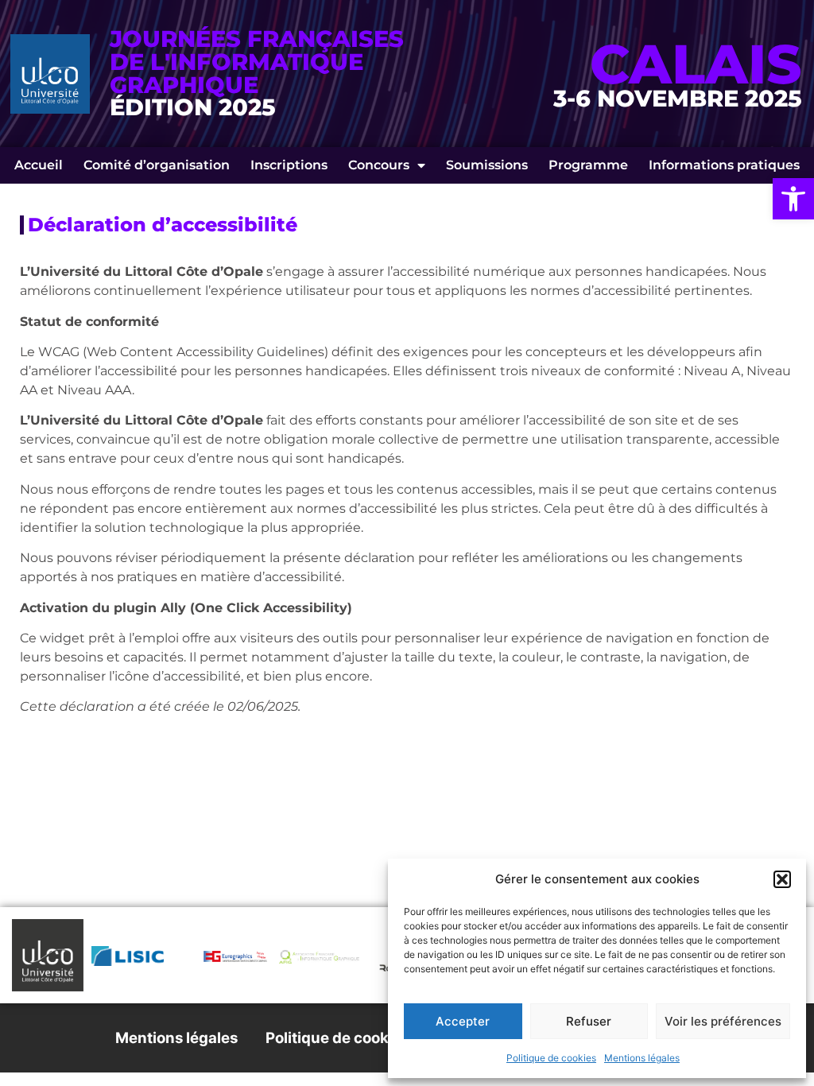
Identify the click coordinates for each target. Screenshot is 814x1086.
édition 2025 (193, 107)
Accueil (38, 165)
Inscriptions (289, 165)
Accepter (463, 1021)
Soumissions (487, 165)
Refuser (588, 1021)
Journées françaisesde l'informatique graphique (257, 62)
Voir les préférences (723, 1021)
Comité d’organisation (156, 165)
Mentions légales (642, 1058)
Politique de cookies (551, 1058)
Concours (378, 165)
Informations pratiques (724, 165)
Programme (588, 165)
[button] (793, 198)
